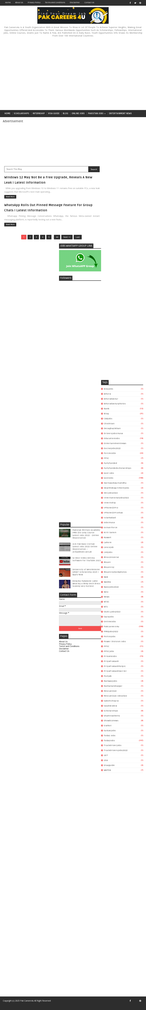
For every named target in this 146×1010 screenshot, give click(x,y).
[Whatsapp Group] (135, 1001)
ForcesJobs (110, 453)
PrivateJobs (110, 656)
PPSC (107, 646)
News (107, 597)
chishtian (109, 423)
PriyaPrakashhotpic (115, 666)
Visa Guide (53, 113)
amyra (107, 394)
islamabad (110, 517)
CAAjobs (108, 418)
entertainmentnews (115, 443)
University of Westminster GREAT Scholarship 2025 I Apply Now (86, 572)
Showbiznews (111, 720)
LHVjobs (108, 552)
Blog (65, 113)
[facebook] (130, 3)
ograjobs (109, 617)
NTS (106, 607)
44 (57, 237)
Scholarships (21, 113)
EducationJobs (112, 438)
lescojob (109, 547)
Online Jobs (78, 113)
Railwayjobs (110, 681)
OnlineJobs (110, 621)
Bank (107, 408)
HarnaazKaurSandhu (115, 483)
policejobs (110, 636)
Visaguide (109, 765)
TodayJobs (109, 740)
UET (106, 755)
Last (78, 237)
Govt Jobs (109, 473)
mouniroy (109, 567)
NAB (106, 577)
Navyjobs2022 (111, 587)
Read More (10, 197)
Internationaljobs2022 (116, 498)
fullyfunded (110, 463)
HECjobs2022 (111, 493)
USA (106, 760)
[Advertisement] (73, 74)
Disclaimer (75, 2)
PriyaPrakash (111, 661)
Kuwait (107, 537)
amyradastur (111, 399)
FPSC (106, 458)
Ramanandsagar (113, 686)
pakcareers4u (111, 626)
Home (8, 2)
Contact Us (89, 2)
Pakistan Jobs (96, 113)
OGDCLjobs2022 (112, 612)
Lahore (108, 542)
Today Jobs (110, 735)
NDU (106, 592)
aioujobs (108, 389)
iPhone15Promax (113, 512)
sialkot (108, 725)
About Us (19, 2)
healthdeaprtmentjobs (116, 488)
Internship (39, 113)
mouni (107, 562)
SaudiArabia (110, 706)
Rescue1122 (110, 691)
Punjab (108, 676)
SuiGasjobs (110, 730)
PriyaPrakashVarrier (115, 671)
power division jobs (115, 641)
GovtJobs (108, 478)
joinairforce (110, 527)
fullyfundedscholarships (117, 468)
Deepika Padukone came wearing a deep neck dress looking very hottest (87, 583)
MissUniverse (111, 557)
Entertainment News (120, 113)
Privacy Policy (34, 2)
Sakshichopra (111, 701)
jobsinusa (109, 522)
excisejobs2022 (112, 448)
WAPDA (107, 770)
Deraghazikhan (112, 428)
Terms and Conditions (55, 2)
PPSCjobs (109, 651)
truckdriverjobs (113, 745)
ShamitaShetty (112, 716)
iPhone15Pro (111, 507)
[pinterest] (140, 3)
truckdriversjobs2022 (116, 750)
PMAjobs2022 (111, 631)
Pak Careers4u (27, 1000)
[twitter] (135, 3)
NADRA (107, 582)
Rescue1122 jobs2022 (115, 696)
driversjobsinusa (113, 433)
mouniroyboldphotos (115, 572)
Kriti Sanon (110, 532)
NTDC (107, 602)
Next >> (67, 237)
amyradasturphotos (115, 403)
